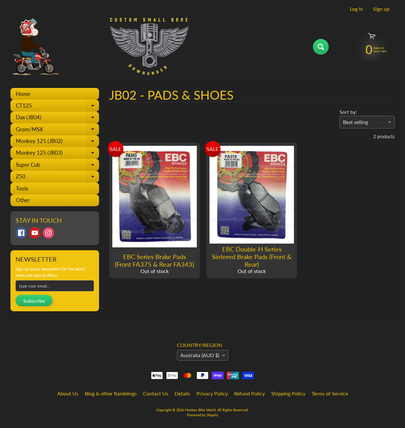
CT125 (57, 106)
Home (23, 93)
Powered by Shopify (202, 415)
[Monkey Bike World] (97, 47)
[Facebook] (21, 233)
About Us (67, 393)
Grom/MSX (57, 130)
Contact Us (155, 393)
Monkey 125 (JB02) (57, 142)
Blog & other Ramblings (111, 393)
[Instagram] (48, 233)
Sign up (381, 8)
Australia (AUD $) (199, 355)
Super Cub (57, 166)
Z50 (57, 178)
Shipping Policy (288, 393)
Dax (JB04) (57, 118)
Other (23, 200)
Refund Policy (249, 393)
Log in (356, 8)
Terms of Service (330, 393)
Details (182, 393)
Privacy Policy (212, 393)
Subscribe (34, 301)
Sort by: (348, 112)
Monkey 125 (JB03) (57, 154)
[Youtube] (34, 233)
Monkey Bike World (200, 410)
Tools (22, 188)
